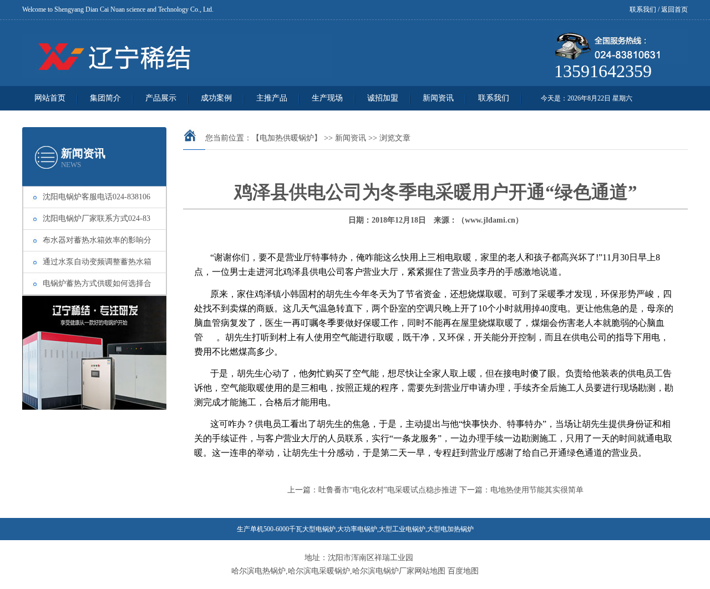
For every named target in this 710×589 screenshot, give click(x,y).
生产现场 (327, 98)
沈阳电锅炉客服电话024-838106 (96, 197)
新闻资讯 (438, 98)
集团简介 (105, 98)
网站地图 (429, 571)
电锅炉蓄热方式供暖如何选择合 (97, 283)
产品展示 (160, 98)
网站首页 (49, 98)
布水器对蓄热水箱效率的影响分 (97, 240)
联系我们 (643, 9)
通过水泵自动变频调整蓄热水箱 (97, 262)
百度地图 (463, 571)
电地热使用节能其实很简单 (537, 490)
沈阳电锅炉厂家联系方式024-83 (96, 218)
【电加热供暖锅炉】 (287, 138)
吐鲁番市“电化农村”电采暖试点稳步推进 (387, 490)
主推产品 (271, 98)
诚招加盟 (382, 98)
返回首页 (674, 9)
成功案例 (216, 98)
